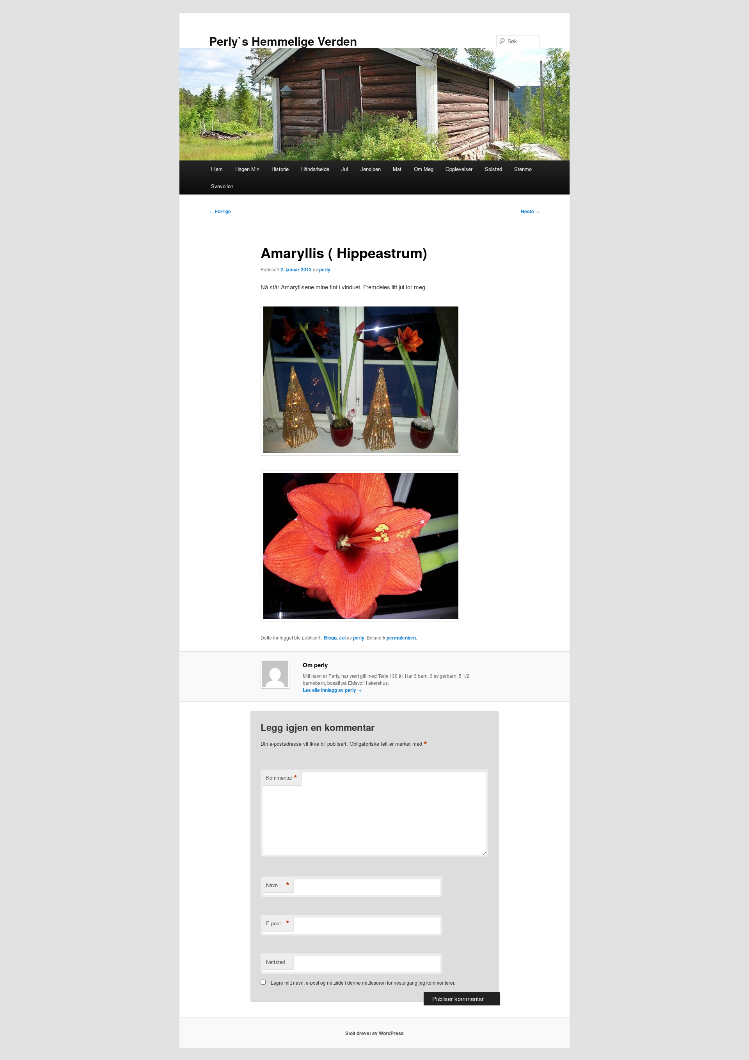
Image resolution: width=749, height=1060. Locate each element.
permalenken (401, 637)
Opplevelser (458, 169)
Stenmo (523, 169)
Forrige (220, 211)
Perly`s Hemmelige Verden (283, 40)
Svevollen (222, 186)
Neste (530, 211)
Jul (344, 169)
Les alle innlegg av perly (332, 689)
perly (324, 269)
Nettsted (275, 962)
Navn (277, 885)
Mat (397, 169)
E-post (277, 923)
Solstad (493, 169)
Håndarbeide (315, 169)
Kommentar (281, 777)
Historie (280, 169)
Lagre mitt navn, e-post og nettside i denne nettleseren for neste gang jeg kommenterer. (363, 982)
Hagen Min (247, 169)
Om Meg (423, 169)
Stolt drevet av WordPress (374, 1033)
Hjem (217, 169)
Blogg (330, 637)
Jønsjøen (370, 169)
